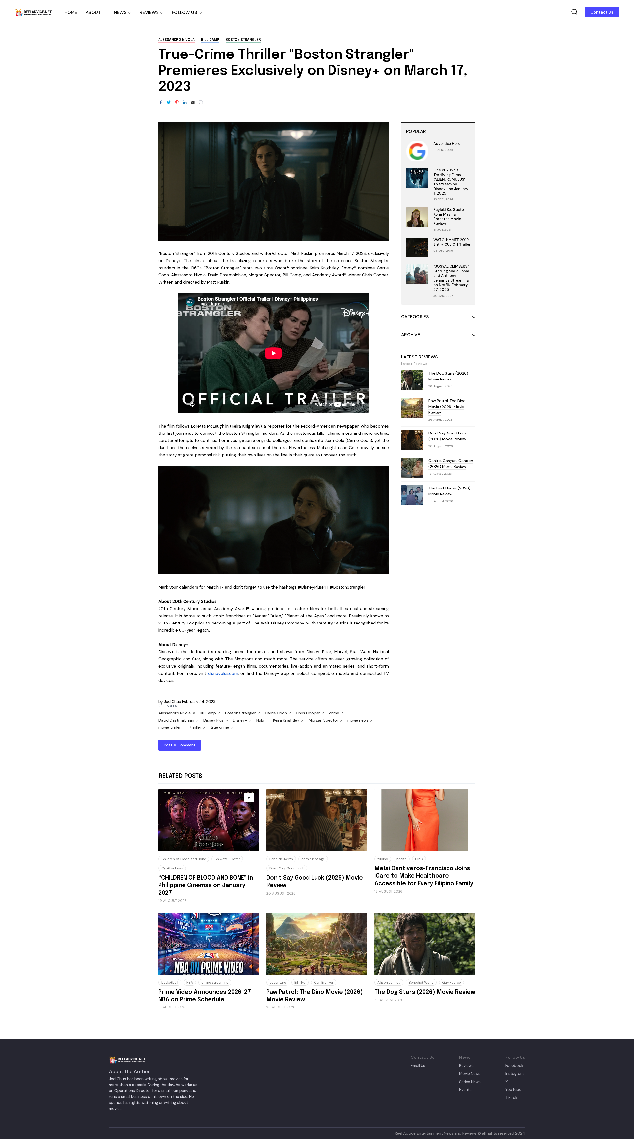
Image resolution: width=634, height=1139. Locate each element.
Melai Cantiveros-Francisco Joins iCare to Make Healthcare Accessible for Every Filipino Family (423, 876)
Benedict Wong (421, 982)
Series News (470, 1082)
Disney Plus (213, 720)
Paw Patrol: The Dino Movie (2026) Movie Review (447, 406)
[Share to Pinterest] (177, 102)
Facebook (514, 1065)
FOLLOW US (184, 12)
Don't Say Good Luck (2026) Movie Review (447, 436)
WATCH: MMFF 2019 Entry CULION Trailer (452, 242)
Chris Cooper (308, 713)
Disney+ (240, 720)
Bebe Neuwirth (281, 859)
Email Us (418, 1065)
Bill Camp (210, 40)
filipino (382, 859)
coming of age (313, 859)
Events (465, 1089)
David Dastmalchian (176, 720)
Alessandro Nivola (176, 40)
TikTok (511, 1097)
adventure (277, 982)
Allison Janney (388, 982)
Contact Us (601, 12)
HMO (419, 859)
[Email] (192, 102)
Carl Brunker (323, 982)
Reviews (466, 1065)
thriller (195, 727)
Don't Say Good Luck (286, 868)
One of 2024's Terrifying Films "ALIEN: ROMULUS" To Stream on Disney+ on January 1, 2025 (450, 182)
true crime (220, 727)
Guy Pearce (451, 982)
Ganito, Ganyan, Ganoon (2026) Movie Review (450, 463)
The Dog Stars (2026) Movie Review (448, 376)
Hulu (260, 720)
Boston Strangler (243, 40)
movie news (358, 720)
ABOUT (93, 12)
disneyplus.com (223, 673)
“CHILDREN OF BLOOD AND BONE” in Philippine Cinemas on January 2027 (205, 885)
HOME (70, 12)
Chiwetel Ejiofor (227, 859)
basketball (169, 982)
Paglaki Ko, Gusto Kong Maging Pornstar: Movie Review (448, 216)
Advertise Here (446, 143)
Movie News (469, 1073)
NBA (189, 982)
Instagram (514, 1073)
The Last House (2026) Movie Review (449, 491)
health (401, 859)
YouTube (513, 1089)
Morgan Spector (323, 720)
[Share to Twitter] (168, 102)
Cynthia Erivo (172, 868)
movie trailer (169, 727)
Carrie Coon (276, 713)
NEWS (120, 12)
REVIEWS (149, 12)
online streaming (214, 982)
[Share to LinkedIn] (185, 102)
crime (334, 713)
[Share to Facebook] (160, 102)
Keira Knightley (286, 720)
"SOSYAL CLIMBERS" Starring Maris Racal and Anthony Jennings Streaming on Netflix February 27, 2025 (451, 278)
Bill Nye (300, 982)
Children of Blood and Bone (183, 859)
